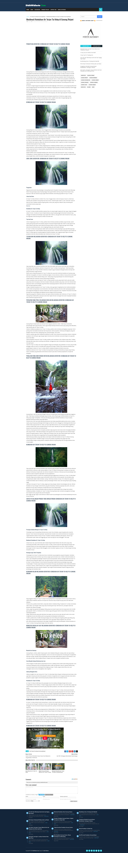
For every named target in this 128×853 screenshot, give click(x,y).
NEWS (32, 9)
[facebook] (89, 851)
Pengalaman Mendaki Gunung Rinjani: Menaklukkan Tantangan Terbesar (88, 67)
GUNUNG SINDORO (84, 82)
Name (27, 796)
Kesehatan (37, 9)
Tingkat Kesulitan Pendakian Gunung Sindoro (63, 827)
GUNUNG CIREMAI (90, 75)
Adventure (83, 75)
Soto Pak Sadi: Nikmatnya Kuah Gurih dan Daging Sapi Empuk (91, 58)
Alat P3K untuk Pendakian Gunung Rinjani (88, 835)
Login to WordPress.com (49, 794)
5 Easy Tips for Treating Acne (86, 55)
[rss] (94, 851)
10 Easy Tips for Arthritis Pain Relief (88, 52)
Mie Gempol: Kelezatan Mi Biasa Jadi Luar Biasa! (90, 63)
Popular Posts (96, 46)
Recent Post (86, 46)
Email (44, 796)
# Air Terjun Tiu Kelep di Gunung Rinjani (37, 751)
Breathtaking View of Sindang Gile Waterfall (89, 61)
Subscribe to (28, 801)
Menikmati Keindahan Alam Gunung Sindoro (63, 811)
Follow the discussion (76, 779)
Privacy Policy (45, 9)
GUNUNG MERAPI (84, 77)
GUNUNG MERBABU (93, 77)
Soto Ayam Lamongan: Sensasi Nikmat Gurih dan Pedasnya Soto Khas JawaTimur (91, 70)
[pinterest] (101, 851)
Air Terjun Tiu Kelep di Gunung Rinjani (37, 16)
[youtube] (99, 851)
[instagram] (92, 851)
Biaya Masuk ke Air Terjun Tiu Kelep (31, 771)
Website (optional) (63, 796)
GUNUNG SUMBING (94, 82)
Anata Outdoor (62, 9)
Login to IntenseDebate (41, 794)
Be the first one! (44, 782)
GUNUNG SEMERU (95, 80)
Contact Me (53, 9)
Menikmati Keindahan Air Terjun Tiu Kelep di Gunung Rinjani (58, 771)
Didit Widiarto (46, 850)
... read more (45, 816)
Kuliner (88, 87)
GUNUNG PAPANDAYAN (85, 80)
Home (27, 9)
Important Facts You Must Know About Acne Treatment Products (90, 49)
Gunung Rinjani (92, 84)
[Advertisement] (51, 32)
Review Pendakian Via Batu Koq (85, 828)
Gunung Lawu (84, 84)
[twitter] (87, 851)
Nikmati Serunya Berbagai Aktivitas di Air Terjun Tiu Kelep (45, 771)
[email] (96, 851)
